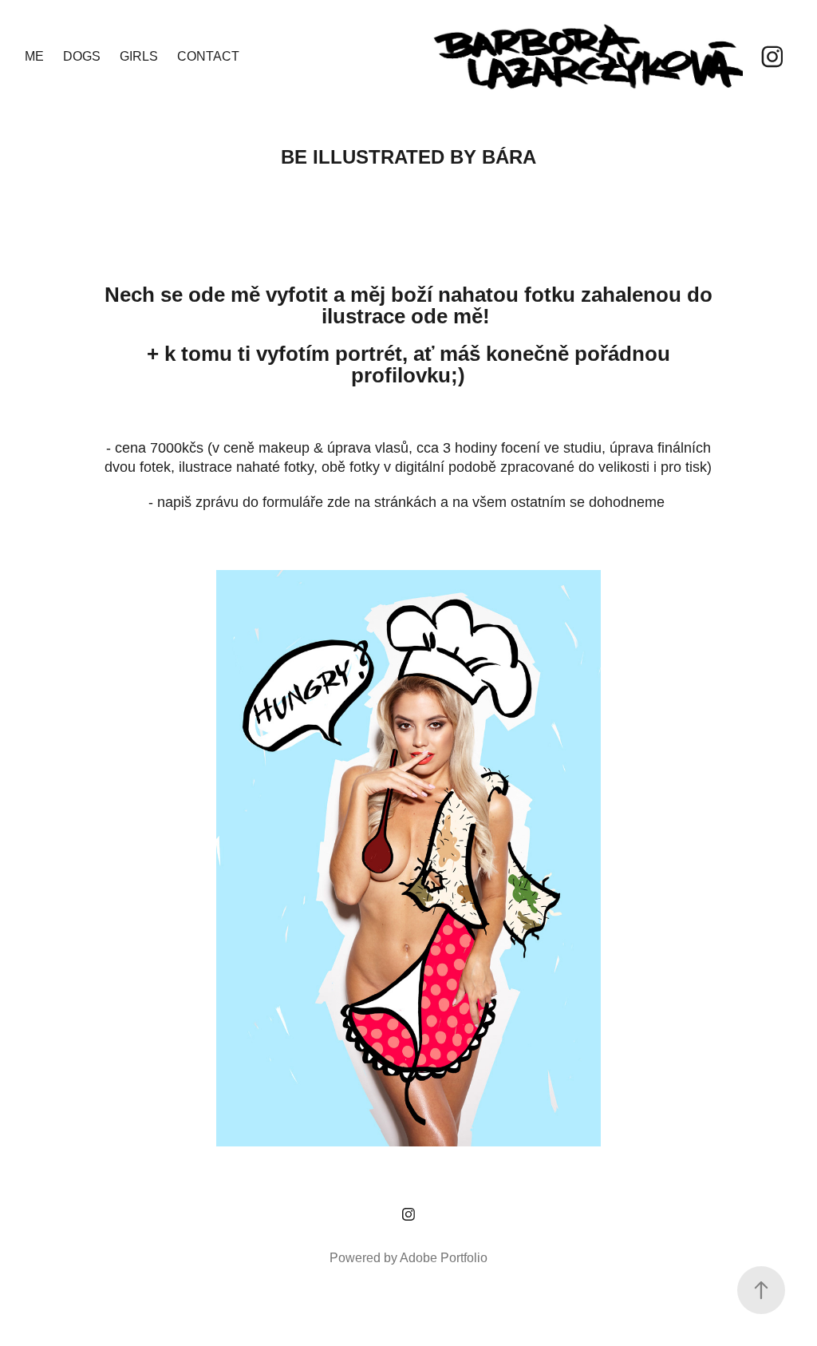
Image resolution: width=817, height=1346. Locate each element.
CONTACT (208, 56)
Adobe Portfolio (443, 1258)
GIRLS (139, 56)
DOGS (82, 56)
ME (34, 56)
